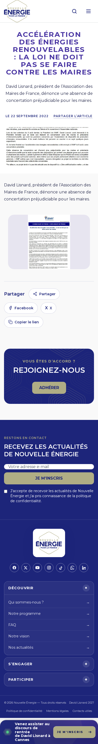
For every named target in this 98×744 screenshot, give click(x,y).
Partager (47, 294)
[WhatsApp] (72, 567)
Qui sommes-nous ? (49, 602)
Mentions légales (57, 711)
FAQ (49, 625)
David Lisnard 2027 (81, 702)
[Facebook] (14, 567)
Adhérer (52, 389)
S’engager (48, 664)
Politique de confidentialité (24, 711)
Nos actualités (49, 647)
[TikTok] (60, 567)
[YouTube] (37, 567)
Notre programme (49, 613)
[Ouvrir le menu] (88, 11)
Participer (48, 679)
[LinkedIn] (83, 567)
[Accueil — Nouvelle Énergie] (17, 11)
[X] (25, 567)
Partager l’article (73, 116)
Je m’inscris (49, 478)
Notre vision (49, 636)
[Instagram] (49, 567)
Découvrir (48, 588)
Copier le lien (27, 322)
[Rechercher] (74, 11)
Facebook (24, 308)
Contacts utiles (82, 711)
